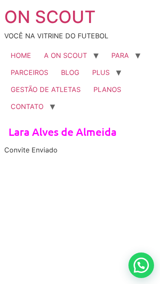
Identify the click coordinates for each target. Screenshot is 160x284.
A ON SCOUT (65, 55)
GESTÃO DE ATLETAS (46, 89)
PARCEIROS (29, 72)
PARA (120, 55)
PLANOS (107, 89)
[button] (141, 265)
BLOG (70, 72)
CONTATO (27, 106)
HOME (21, 55)
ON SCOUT (50, 16)
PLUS (101, 72)
